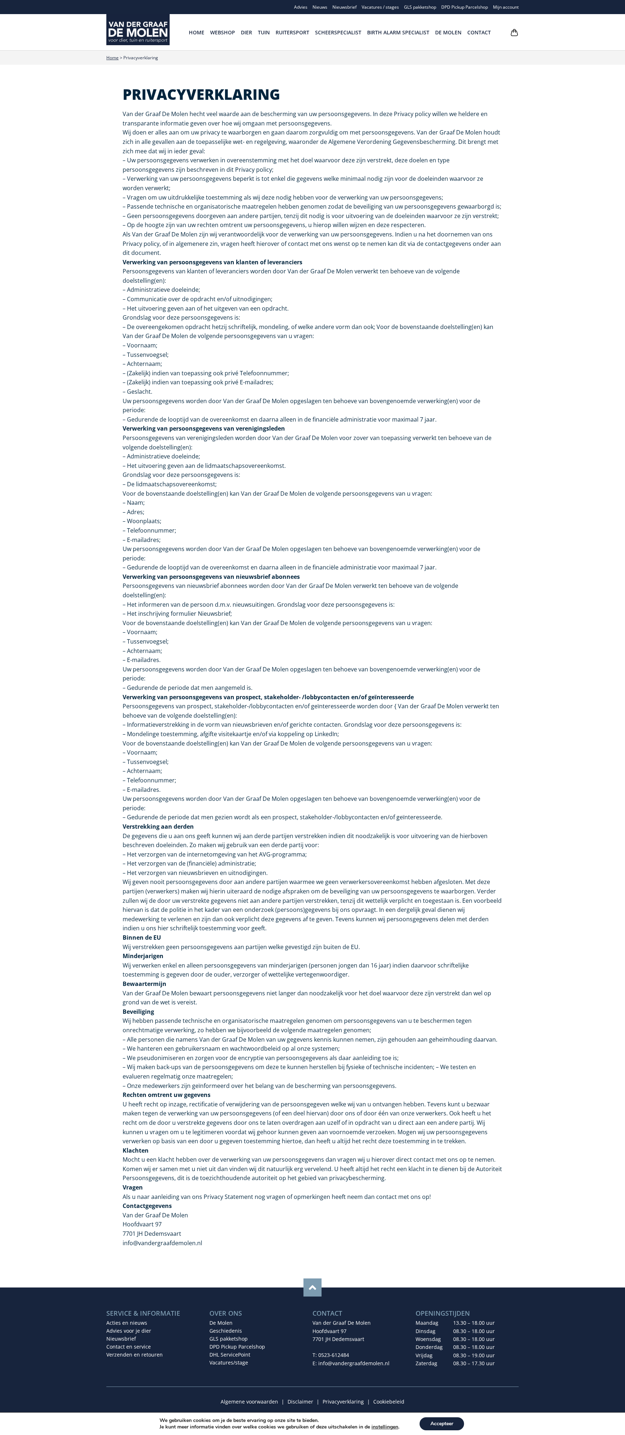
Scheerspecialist (338, 32)
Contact (479, 32)
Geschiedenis (225, 1330)
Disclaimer (300, 1401)
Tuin (264, 32)
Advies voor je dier (128, 1330)
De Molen (448, 32)
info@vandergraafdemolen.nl (354, 1363)
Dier (246, 32)
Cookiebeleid (388, 1401)
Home (196, 32)
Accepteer (441, 1423)
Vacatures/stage (228, 1362)
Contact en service (128, 1346)
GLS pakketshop (420, 7)
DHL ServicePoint (229, 1354)
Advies (300, 7)
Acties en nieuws (126, 1322)
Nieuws (319, 7)
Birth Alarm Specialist (398, 32)
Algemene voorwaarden (249, 1401)
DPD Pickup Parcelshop (464, 7)
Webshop (222, 32)
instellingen (384, 1427)
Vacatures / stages (380, 7)
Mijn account (506, 7)
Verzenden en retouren (134, 1354)
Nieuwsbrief (344, 7)
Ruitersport (292, 32)
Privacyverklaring (343, 1401)
